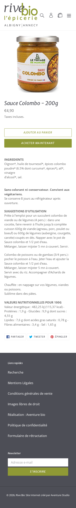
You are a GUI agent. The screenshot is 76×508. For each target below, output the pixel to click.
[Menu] (69, 15)
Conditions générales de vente (30, 393)
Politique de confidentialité (27, 425)
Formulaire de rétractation (27, 436)
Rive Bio (20, 495)
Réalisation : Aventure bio (26, 415)
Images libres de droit (24, 404)
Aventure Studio (60, 495)
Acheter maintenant (38, 143)
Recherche (15, 372)
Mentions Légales (20, 383)
